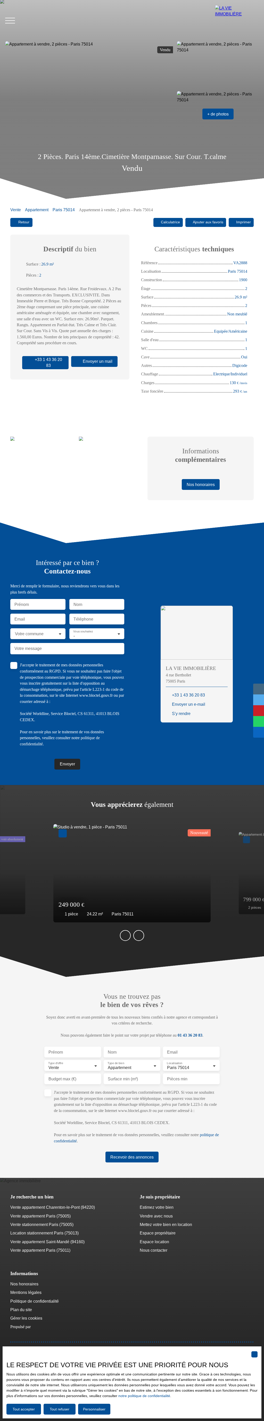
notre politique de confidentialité (144, 1396)
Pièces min (177, 1079)
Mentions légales (26, 1292)
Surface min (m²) (123, 1079)
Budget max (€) (62, 1079)
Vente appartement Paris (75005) (40, 1216)
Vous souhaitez (83, 631)
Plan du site (21, 1310)
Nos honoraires (24, 1284)
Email (19, 619)
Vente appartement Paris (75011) (40, 1250)
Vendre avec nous (156, 1216)
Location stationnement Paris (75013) (44, 1233)
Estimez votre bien (157, 1207)
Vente (15, 210)
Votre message (28, 648)
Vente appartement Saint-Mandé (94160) (47, 1242)
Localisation (174, 1063)
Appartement (36, 210)
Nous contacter (153, 1250)
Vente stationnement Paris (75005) (41, 1224)
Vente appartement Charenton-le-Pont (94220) (52, 1207)
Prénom (21, 604)
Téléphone (83, 619)
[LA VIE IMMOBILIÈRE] (237, 20)
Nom (77, 604)
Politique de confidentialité (34, 1301)
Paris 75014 (64, 210)
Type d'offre (55, 1063)
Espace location (154, 1242)
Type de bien (116, 1063)
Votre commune (29, 634)
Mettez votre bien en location (166, 1224)
